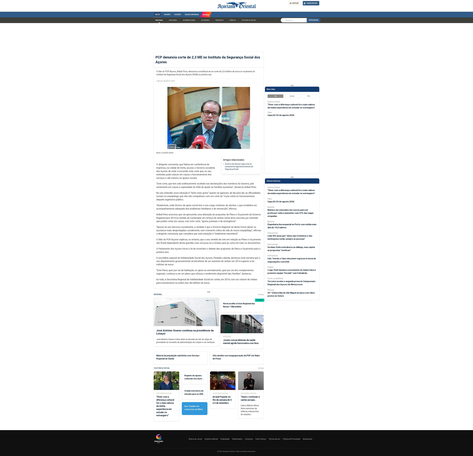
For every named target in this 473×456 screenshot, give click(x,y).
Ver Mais (261, 294)
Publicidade (224, 439)
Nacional (173, 20)
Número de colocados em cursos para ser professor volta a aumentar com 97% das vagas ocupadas (290, 213)
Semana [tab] (292, 96)
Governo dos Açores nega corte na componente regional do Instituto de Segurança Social (239, 166)
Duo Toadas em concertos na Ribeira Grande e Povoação (194, 409)
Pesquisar (313, 20)
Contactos (249, 439)
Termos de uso (274, 439)
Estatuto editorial (211, 439)
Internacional (189, 20)
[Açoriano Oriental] (159, 443)
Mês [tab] (308, 96)
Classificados (237, 439)
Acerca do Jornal (195, 439)
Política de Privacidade (291, 439)
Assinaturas (307, 439)
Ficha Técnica (260, 439)
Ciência (232, 20)
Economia (205, 20)
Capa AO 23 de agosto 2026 (281, 115)
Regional (159, 20)
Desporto (219, 20)
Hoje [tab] (275, 96)
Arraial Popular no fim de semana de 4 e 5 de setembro (222, 400)
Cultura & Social (249, 20)
